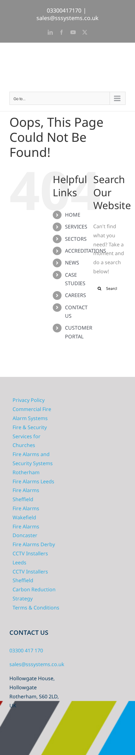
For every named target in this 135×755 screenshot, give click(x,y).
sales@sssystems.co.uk (67, 18)
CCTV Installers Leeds (30, 558)
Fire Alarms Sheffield (26, 495)
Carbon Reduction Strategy (34, 594)
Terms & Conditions (36, 607)
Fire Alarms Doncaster (26, 531)
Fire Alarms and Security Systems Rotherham (33, 463)
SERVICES (76, 226)
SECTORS (76, 238)
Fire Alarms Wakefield (26, 513)
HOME (72, 214)
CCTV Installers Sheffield (30, 576)
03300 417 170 (26, 650)
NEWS (72, 262)
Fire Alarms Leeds (33, 481)
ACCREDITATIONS (85, 250)
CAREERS (75, 295)
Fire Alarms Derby (34, 544)
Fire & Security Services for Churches (30, 436)
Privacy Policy (29, 400)
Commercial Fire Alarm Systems (32, 414)
